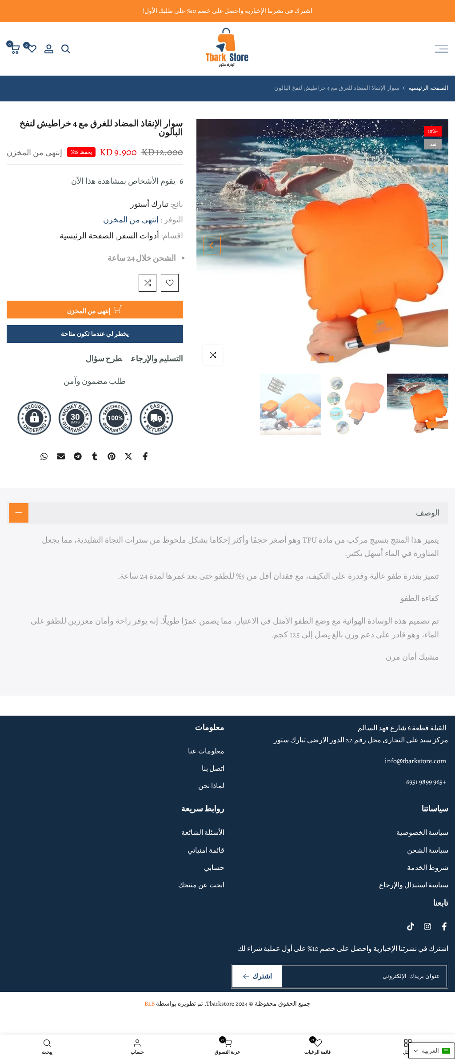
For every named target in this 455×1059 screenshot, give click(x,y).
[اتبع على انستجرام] (427, 926)
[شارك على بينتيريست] (112, 456)
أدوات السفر (138, 235)
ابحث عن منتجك (201, 885)
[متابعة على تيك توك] (411, 926)
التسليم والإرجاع (157, 358)
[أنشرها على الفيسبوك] (145, 456)
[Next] (212, 245)
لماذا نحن (211, 786)
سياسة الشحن (427, 850)
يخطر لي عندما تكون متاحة (95, 334)
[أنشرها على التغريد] (128, 456)
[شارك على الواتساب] (44, 456)
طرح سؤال (104, 358)
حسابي (214, 868)
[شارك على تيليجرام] (78, 456)
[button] (432, 1051)
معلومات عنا (206, 751)
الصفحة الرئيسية (428, 88)
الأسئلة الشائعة (202, 833)
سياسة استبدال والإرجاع (413, 885)
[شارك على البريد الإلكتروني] (61, 456)
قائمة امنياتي (206, 850)
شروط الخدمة (427, 868)
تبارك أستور (149, 204)
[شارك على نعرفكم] (95, 456)
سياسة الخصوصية (422, 833)
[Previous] (433, 245)
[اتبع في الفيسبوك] (444, 926)
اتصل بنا (213, 768)
